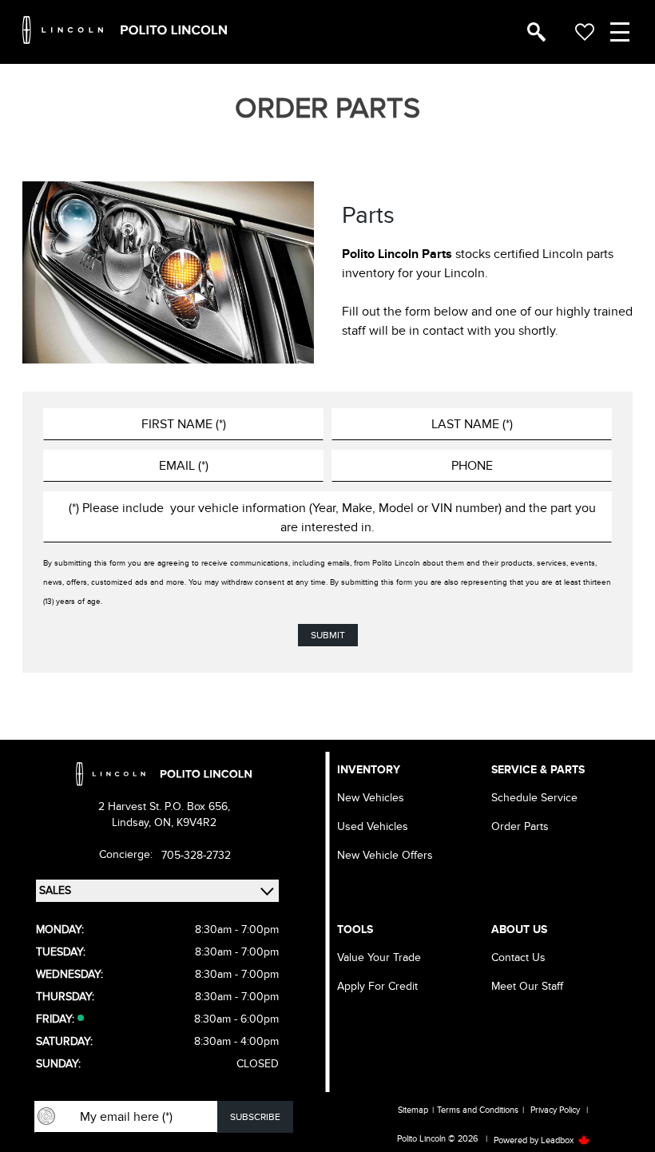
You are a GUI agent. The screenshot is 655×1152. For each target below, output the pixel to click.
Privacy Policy (555, 1110)
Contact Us (518, 957)
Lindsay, (133, 822)
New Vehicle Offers (385, 855)
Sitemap (413, 1110)
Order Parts (520, 826)
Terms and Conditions (477, 1110)
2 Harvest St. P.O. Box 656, (164, 806)
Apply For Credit (377, 986)
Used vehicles (372, 826)
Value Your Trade (379, 957)
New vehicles (370, 797)
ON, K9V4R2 (185, 822)
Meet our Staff (527, 986)
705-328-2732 (196, 855)
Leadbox (558, 1140)
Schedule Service (534, 797)
